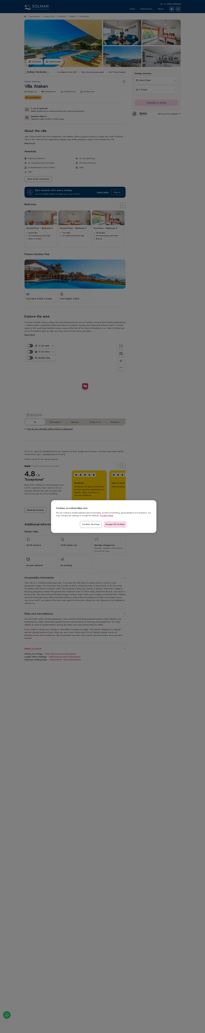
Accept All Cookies (115, 524)
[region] (103, 516)
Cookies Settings (91, 524)
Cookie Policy (106, 515)
